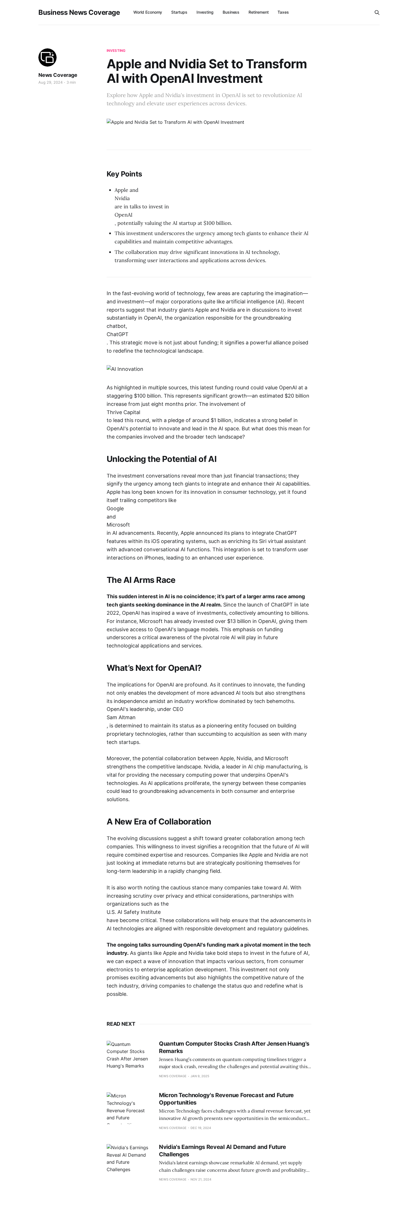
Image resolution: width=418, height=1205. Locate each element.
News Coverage (57, 75)
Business (231, 12)
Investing (205, 12)
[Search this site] (377, 12)
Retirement (258, 12)
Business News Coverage (79, 12)
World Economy (147, 12)
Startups (179, 12)
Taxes (283, 12)
